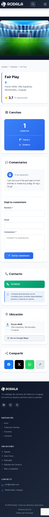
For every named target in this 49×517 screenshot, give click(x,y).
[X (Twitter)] (17, 405)
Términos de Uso (24, 509)
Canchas (13, 67)
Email (6, 220)
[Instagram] (10, 405)
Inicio (5, 67)
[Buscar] (33, 4)
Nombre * (8, 208)
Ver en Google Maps (19, 338)
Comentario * (10, 232)
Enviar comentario (20, 255)
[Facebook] (3, 405)
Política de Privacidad (24, 513)
